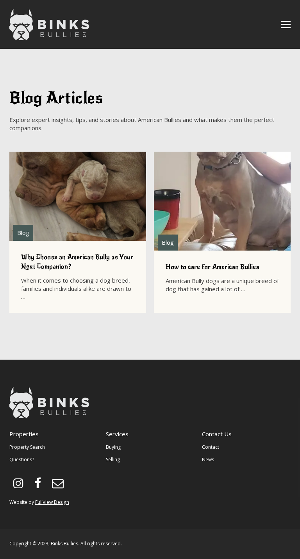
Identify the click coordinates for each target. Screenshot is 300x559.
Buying (113, 447)
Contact (210, 447)
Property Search (27, 447)
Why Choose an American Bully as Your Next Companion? (77, 232)
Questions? (21, 459)
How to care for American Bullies (222, 232)
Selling (113, 459)
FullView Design (52, 502)
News (208, 459)
